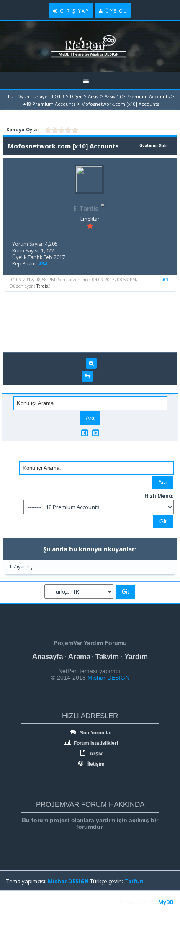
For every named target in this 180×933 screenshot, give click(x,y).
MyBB (166, 902)
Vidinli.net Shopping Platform (25, 912)
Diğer (76, 96)
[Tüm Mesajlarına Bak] (91, 363)
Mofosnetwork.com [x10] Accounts (120, 104)
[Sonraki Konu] (95, 432)
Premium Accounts (148, 96)
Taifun (134, 881)
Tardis (42, 286)
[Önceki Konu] (84, 432)
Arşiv (93, 96)
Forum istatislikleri (95, 743)
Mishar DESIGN (107, 677)
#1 (165, 279)
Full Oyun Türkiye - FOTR (36, 96)
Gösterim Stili (153, 145)
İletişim (95, 764)
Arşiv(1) (113, 96)
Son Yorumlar (95, 733)
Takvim (107, 656)
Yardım (136, 656)
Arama (79, 656)
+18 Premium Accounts (49, 104)
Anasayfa (47, 656)
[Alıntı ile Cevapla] (87, 376)
